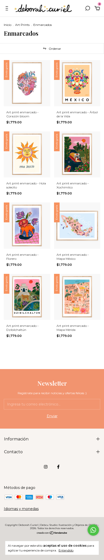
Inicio (7, 25)
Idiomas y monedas (21, 508)
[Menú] (8, 9)
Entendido (66, 550)
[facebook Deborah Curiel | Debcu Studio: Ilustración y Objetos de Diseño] (58, 467)
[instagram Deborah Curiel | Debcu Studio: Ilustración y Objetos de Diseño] (46, 467)
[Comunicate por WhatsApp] (93, 530)
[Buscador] (87, 9)
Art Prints (22, 25)
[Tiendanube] (52, 533)
